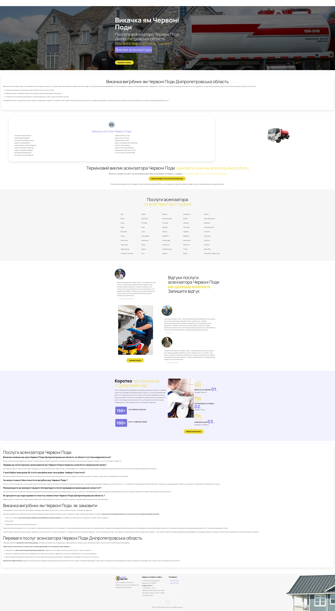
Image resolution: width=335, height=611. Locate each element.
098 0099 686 (174, 583)
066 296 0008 (174, 581)
